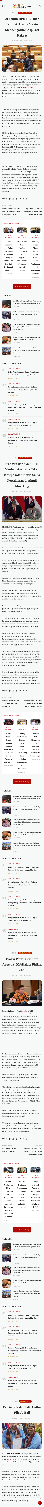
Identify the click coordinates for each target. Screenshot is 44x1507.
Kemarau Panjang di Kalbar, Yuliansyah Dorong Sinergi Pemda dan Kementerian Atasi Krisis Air (26, 327)
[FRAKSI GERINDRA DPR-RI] (22, 6)
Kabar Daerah (25, 1401)
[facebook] (10, 199)
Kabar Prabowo (14, 434)
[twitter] (13, 199)
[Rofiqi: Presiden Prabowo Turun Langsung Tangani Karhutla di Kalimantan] (6, 340)
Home (14, 13)
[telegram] (20, 199)
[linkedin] (23, 199)
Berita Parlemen (25, 13)
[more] (30, 199)
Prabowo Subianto (8, 530)
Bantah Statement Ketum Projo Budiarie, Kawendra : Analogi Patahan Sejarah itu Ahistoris (26, 314)
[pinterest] (16, 199)
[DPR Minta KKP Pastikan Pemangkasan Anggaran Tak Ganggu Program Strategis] (22, 230)
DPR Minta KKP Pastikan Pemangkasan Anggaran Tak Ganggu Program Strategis (22, 254)
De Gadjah (13, 1459)
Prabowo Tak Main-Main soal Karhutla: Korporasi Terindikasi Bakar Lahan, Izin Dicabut (26, 350)
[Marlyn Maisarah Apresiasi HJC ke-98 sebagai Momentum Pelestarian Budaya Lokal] (35, 1170)
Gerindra (24, 1011)
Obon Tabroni (28, 87)
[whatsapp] (27, 199)
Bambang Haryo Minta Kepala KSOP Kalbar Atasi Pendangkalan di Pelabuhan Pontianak (35, 257)
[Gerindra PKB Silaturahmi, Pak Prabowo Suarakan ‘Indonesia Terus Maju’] (35, 722)
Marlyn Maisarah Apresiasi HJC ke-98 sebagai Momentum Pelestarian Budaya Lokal (35, 1194)
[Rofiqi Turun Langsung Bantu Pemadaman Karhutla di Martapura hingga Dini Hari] (6, 304)
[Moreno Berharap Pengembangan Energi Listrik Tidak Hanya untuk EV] (22, 1170)
